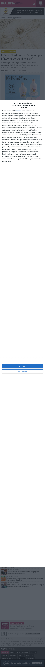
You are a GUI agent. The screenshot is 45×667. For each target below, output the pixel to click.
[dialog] (22, 333)
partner (18, 111)
